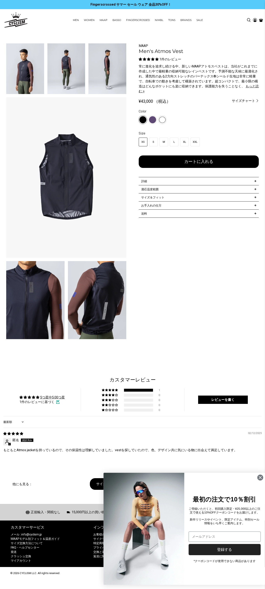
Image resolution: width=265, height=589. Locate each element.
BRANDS (186, 20)
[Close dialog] (256, 477)
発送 (14, 552)
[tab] (199, 181)
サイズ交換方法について (27, 543)
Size (142, 133)
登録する (220, 549)
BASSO (116, 20)
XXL (195, 141)
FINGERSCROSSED (138, 20)
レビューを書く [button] (223, 400)
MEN (76, 20)
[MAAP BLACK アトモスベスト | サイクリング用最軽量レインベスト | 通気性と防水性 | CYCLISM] (66, 177)
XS (143, 141)
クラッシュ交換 (21, 556)
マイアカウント (21, 560)
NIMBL (159, 20)
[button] (149, 59)
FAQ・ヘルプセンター (25, 547)
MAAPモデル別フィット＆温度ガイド (35, 538)
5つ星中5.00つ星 (52, 397)
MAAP (103, 20)
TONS (171, 20)
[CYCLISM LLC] (16, 20)
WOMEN (89, 20)
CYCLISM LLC (28, 573)
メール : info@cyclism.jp (26, 534)
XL (184, 141)
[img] (13, 434)
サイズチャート (244, 101)
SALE (199, 20)
